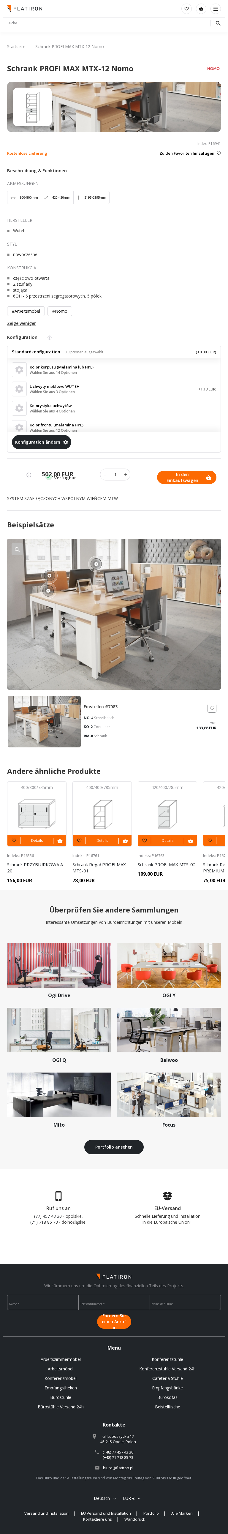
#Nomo (59, 311)
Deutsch (102, 1498)
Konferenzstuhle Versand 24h (167, 1369)
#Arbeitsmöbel (26, 311)
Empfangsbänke (167, 1388)
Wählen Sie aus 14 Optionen (53, 372)
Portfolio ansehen (114, 1147)
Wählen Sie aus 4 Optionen (52, 411)
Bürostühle (60, 1397)
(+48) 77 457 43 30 (118, 1452)
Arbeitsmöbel (60, 1369)
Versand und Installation (46, 1513)
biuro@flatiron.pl (118, 1467)
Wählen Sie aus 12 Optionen (53, 430)
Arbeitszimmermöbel (61, 1359)
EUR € (128, 1498)
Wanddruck (134, 1519)
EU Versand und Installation (106, 1513)
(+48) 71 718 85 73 (118, 1457)
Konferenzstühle (167, 1359)
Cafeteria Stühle (167, 1378)
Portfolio (151, 1513)
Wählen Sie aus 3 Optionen (52, 391)
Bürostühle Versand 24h (61, 1407)
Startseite (16, 46)
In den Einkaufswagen (182, 477)
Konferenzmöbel (61, 1378)
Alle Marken (182, 1513)
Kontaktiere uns (97, 1519)
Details (37, 840)
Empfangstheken (61, 1388)
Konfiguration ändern (37, 442)
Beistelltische (167, 1407)
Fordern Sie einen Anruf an (114, 1322)
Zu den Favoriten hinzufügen (187, 153)
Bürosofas (167, 1397)
